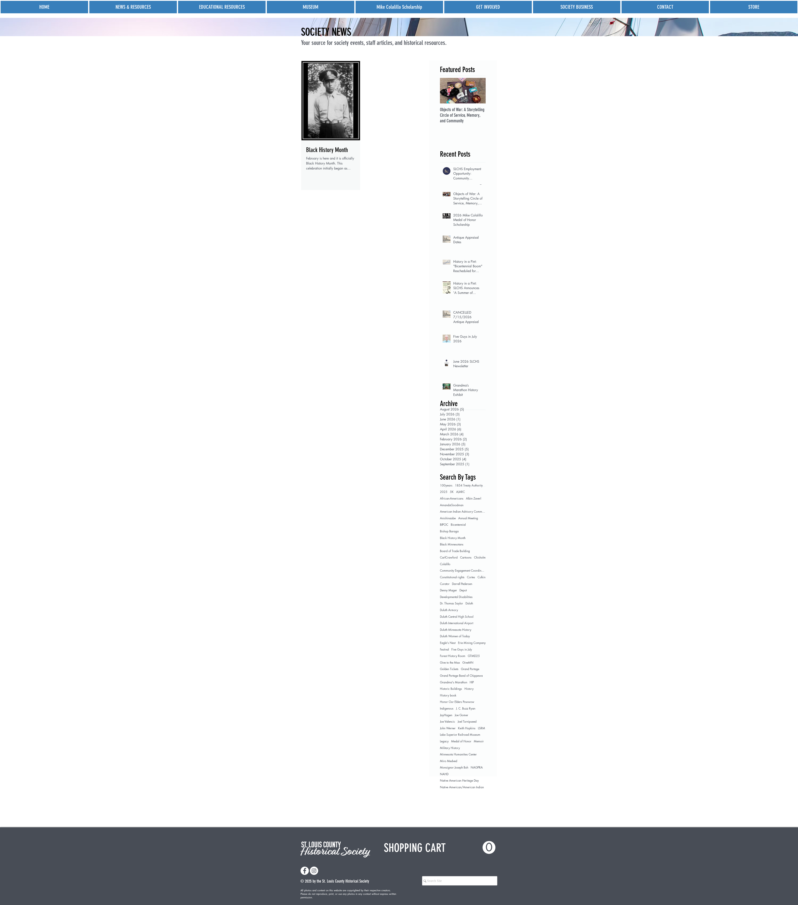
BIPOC (444, 525)
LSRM (481, 728)
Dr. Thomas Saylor (451, 603)
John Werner (448, 728)
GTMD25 (474, 656)
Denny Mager (448, 590)
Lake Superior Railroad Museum (460, 735)
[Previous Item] (446, 90)
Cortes (471, 577)
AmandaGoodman (451, 505)
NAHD (444, 774)
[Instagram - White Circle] (314, 871)
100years (446, 485)
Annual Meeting (468, 518)
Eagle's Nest (448, 643)
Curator (444, 584)
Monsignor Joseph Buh (454, 767)
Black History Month (453, 538)
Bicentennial (458, 525)
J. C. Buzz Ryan (465, 708)
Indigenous (446, 708)
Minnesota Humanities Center (458, 754)
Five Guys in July (461, 649)
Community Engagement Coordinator (463, 570)
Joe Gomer (461, 715)
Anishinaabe (448, 518)
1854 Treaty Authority (469, 485)
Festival (444, 649)
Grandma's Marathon (453, 682)
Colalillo (445, 564)
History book (448, 695)
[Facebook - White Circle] (304, 871)
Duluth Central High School (456, 617)
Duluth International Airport (456, 623)
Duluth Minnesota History (455, 630)
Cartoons (466, 557)
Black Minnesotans (451, 544)
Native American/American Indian (462, 787)
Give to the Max (450, 662)
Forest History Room (452, 656)
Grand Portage (470, 669)
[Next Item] (479, 90)
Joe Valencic (447, 721)
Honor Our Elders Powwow (457, 702)
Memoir (479, 741)
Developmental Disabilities (456, 597)
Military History (450, 748)
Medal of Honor (461, 741)
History (469, 689)
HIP (472, 682)
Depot (463, 590)
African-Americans (451, 498)
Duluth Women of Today (455, 636)
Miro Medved (448, 761)
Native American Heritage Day (459, 780)
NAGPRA (477, 767)
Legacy (444, 741)
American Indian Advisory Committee (463, 511)
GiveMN (467, 662)
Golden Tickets (449, 669)
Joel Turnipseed (467, 721)
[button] (439, 848)
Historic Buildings (451, 689)
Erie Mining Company (472, 643)
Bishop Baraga (449, 531)
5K (452, 492)
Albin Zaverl (473, 498)
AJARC (460, 492)
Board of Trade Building (455, 551)
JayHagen (446, 715)
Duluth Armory (449, 610)
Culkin (481, 577)
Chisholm (480, 557)
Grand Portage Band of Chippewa (461, 676)
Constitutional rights (452, 577)
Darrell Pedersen (462, 584)
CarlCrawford (449, 557)
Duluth (469, 603)
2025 (443, 492)
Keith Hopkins (466, 728)
